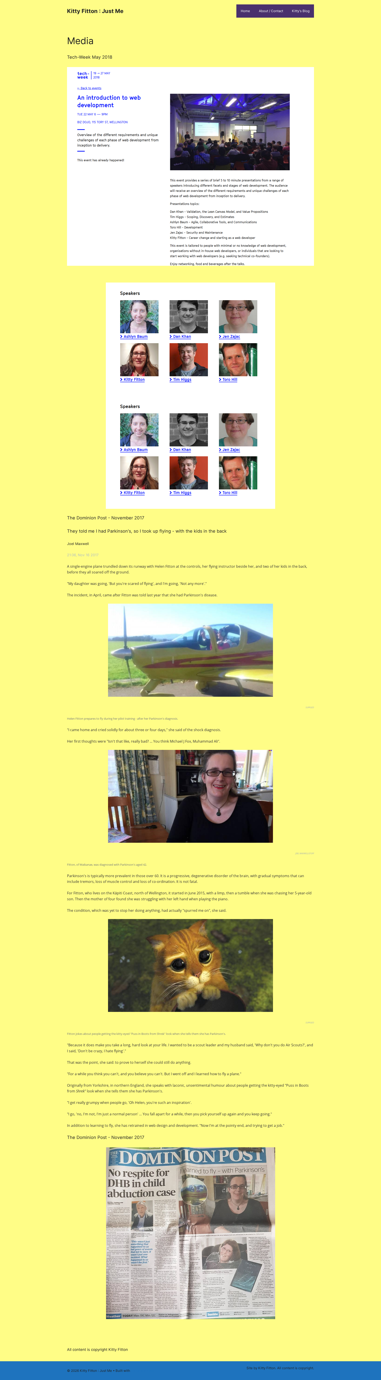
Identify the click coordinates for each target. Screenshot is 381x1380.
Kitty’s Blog (301, 11)
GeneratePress (143, 1371)
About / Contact (271, 11)
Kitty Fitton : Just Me (95, 11)
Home (245, 11)
